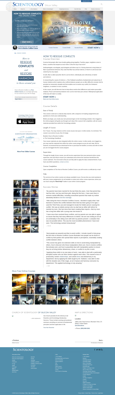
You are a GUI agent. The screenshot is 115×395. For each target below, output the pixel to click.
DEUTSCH (14, 372)
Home (15, 9)
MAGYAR (33, 356)
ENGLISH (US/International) (17, 356)
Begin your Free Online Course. (51, 99)
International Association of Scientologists (91, 372)
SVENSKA (33, 360)
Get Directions (79, 325)
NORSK (32, 358)
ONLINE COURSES (21, 53)
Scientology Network (87, 359)
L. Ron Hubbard (33, 9)
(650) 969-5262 (85, 328)
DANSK (13, 360)
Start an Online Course (87, 369)
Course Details (66, 48)
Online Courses (58, 366)
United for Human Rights (88, 385)
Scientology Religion (87, 361)
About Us (23, 9)
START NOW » (27, 42)
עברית (13, 363)
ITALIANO (33, 366)
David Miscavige (86, 366)
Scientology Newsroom (87, 364)
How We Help (77, 9)
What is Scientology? (48, 9)
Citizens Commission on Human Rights (91, 389)
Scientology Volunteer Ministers (89, 371)
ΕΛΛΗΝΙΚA (33, 365)
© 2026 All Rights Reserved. (25, 393)
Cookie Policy (88, 393)
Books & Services (95, 9)
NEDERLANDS (15, 370)
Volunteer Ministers (59, 361)
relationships (64, 256)
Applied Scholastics (87, 382)
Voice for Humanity (59, 359)
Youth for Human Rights (87, 387)
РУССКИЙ (14, 367)
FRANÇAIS (14, 361)
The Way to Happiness (87, 377)
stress (78, 256)
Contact (56, 369)
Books (56, 364)
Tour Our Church (48, 327)
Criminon (84, 379)
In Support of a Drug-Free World (89, 384)
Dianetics (85, 358)
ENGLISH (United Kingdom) (17, 358)
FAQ (86, 9)
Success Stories (79, 48)
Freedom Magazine (87, 374)
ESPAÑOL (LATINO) (35, 361)
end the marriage (65, 197)
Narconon (85, 381)
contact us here (64, 162)
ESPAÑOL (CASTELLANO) (36, 363)
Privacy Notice (81, 393)
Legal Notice (100, 393)
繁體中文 (14, 368)
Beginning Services (64, 9)
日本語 (13, 365)
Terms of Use (94, 393)
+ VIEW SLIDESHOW (35, 318)
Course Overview (53, 48)
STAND (84, 376)
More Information (58, 367)
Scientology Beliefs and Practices (62, 358)
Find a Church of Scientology (61, 371)
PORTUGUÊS (34, 368)
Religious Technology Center (88, 367)
